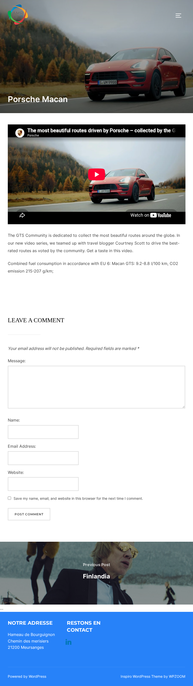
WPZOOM (177, 676)
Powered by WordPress (27, 676)
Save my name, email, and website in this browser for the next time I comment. (78, 498)
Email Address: (22, 446)
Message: (17, 360)
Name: (14, 420)
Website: (16, 472)
